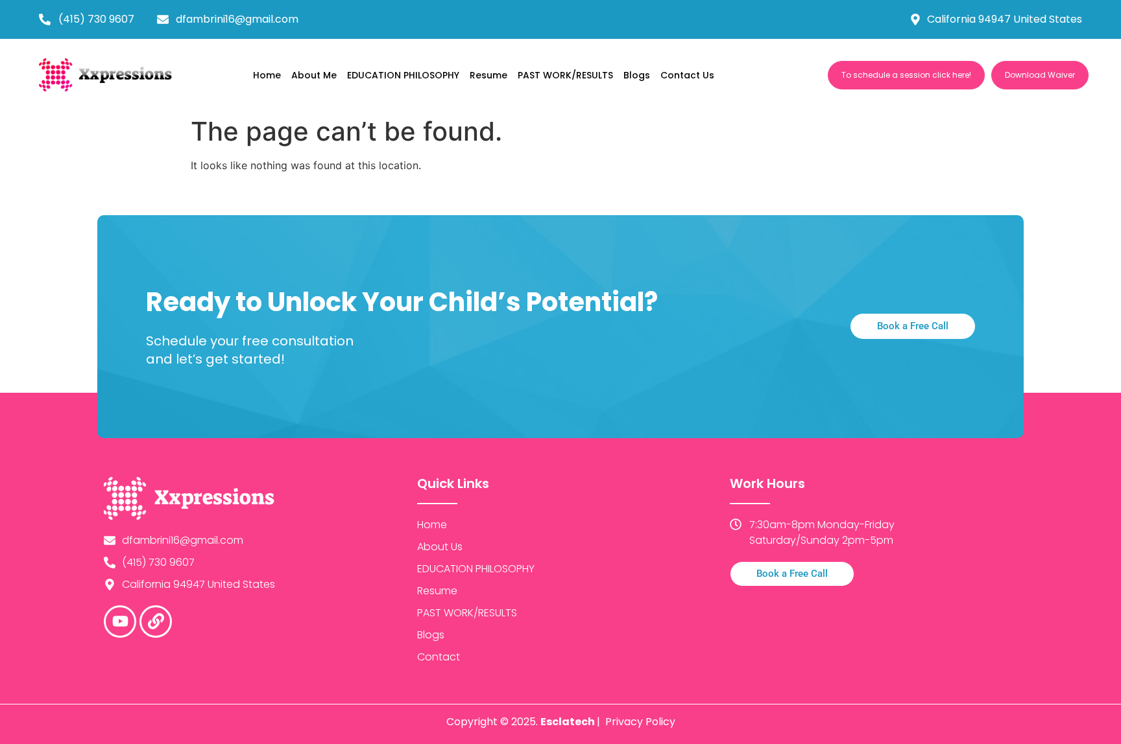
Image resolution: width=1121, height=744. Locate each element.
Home (267, 75)
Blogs (636, 75)
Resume (488, 75)
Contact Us (687, 75)
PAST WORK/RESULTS (565, 75)
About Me (314, 75)
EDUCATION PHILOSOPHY (403, 75)
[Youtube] (120, 621)
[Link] (155, 621)
